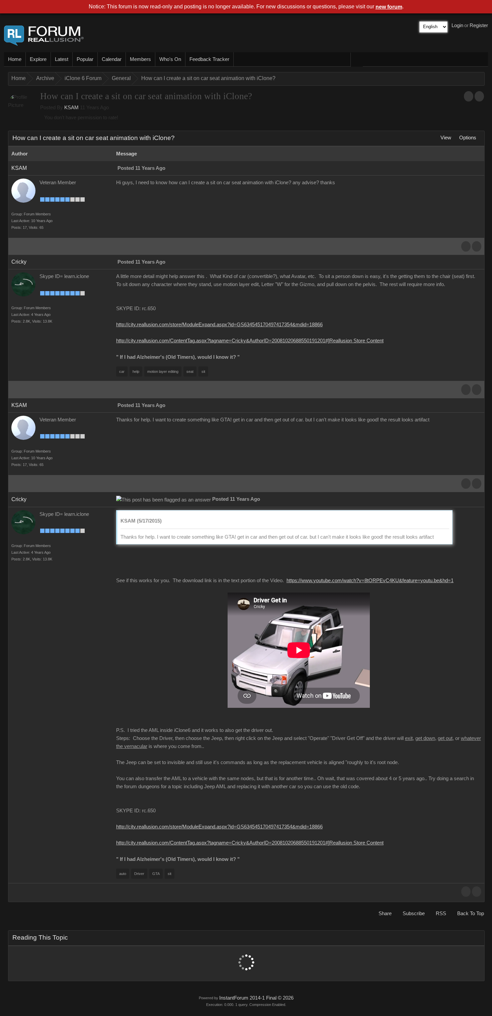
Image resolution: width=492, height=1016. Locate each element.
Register (479, 25)
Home (14, 59)
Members (140, 59)
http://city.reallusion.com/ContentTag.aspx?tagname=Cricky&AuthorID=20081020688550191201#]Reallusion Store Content (250, 340)
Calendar (111, 59)
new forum (389, 7)
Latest (61, 59)
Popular (85, 59)
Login (457, 25)
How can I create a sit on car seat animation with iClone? (208, 78)
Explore (38, 59)
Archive (45, 78)
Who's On (170, 59)
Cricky (18, 262)
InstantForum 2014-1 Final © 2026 (256, 998)
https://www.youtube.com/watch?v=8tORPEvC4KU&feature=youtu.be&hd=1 (370, 580)
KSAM (71, 107)
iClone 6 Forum (83, 78)
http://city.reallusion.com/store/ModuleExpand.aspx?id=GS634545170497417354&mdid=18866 (219, 324)
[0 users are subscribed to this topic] (479, 96)
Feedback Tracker (209, 59)
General (121, 78)
